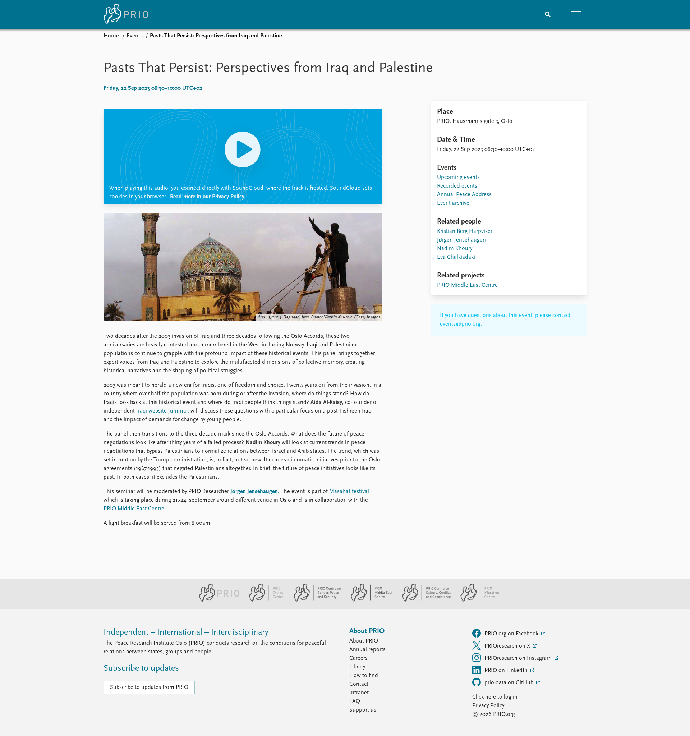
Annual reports (367, 650)
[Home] (126, 14)
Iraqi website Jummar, (162, 411)
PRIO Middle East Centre (134, 509)
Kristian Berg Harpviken (465, 231)
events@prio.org (460, 324)
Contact (358, 684)
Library (357, 667)
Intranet (359, 693)
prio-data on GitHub (509, 683)
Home (111, 36)
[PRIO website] (216, 600)
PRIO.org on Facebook (512, 634)
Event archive (453, 203)
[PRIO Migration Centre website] (475, 600)
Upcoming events (458, 177)
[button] (576, 14)
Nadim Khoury (454, 249)
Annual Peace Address (464, 195)
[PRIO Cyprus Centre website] (263, 600)
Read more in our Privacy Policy (207, 197)
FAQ (354, 701)
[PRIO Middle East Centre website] (368, 600)
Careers (358, 658)
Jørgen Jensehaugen (254, 491)
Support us (362, 710)
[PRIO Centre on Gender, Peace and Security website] (314, 600)
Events (134, 36)
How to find (363, 675)
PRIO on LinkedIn (506, 670)
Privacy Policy (488, 706)
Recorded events (457, 186)
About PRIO (363, 641)
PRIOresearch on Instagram (518, 658)
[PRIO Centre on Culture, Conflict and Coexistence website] (423, 600)
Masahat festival (349, 491)
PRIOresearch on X (508, 646)
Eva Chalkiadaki (456, 257)
